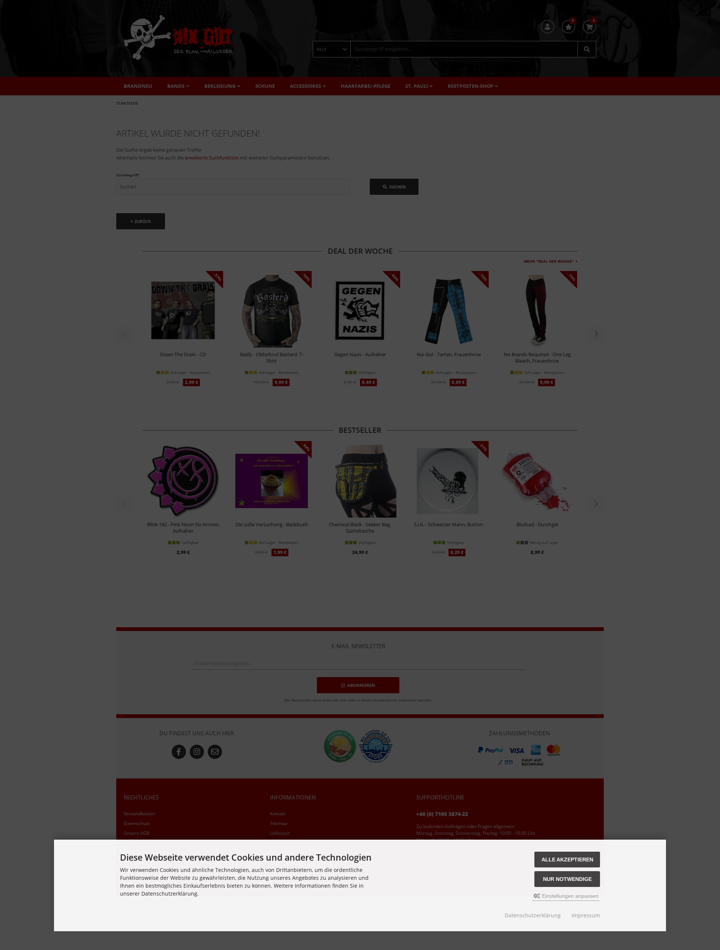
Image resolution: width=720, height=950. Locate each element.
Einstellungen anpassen (569, 896)
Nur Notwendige (567, 879)
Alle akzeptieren (567, 860)
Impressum (586, 915)
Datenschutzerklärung (533, 915)
